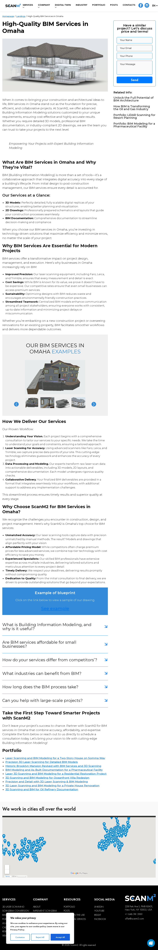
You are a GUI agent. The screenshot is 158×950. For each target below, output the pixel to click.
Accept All (60, 937)
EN (153, 5)
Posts (114, 5)
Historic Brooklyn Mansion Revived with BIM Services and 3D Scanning (53, 766)
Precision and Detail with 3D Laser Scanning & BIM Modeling (46, 781)
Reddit (97, 915)
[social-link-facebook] (140, 5)
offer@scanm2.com (134, 918)
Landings (20, 16)
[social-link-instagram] (147, 5)
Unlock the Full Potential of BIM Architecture (133, 99)
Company (44, 5)
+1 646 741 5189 (133, 914)
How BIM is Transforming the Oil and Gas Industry (131, 108)
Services (28, 5)
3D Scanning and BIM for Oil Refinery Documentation (41, 789)
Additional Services (75, 919)
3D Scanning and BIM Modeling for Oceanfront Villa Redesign (47, 777)
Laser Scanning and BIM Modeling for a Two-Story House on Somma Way (55, 758)
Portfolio (98, 5)
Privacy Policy (17, 929)
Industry (81, 5)
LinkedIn (99, 907)
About (36, 907)
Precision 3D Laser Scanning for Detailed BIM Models (41, 761)
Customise (20, 937)
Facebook (100, 919)
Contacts (129, 5)
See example (55, 608)
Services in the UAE (74, 915)
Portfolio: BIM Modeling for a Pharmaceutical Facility (134, 125)
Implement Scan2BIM (45, 911)
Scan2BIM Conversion (15, 911)
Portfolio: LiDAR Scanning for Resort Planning (134, 116)
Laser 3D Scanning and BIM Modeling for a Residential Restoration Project (55, 773)
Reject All (40, 937)
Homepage (8, 16)
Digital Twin (63, 5)
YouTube (99, 911)
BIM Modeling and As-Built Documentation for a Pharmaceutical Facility (54, 769)
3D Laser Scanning (13, 907)
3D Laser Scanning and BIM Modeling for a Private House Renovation (52, 785)
